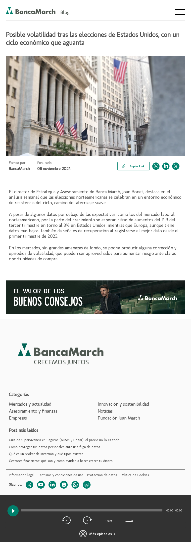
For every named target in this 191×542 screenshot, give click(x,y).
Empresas (18, 418)
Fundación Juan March (119, 418)
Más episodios (100, 534)
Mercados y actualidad (30, 404)
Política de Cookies (135, 475)
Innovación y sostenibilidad (123, 404)
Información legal (22, 475)
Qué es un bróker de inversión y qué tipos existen (46, 454)
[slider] (127, 520)
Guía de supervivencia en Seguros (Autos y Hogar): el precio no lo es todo (64, 440)
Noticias (105, 411)
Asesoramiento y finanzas (33, 411)
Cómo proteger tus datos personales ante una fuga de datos (54, 447)
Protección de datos (102, 475)
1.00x (108, 520)
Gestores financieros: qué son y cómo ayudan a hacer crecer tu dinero (61, 461)
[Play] (13, 510)
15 (66, 521)
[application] (95, 510)
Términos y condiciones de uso (60, 475)
